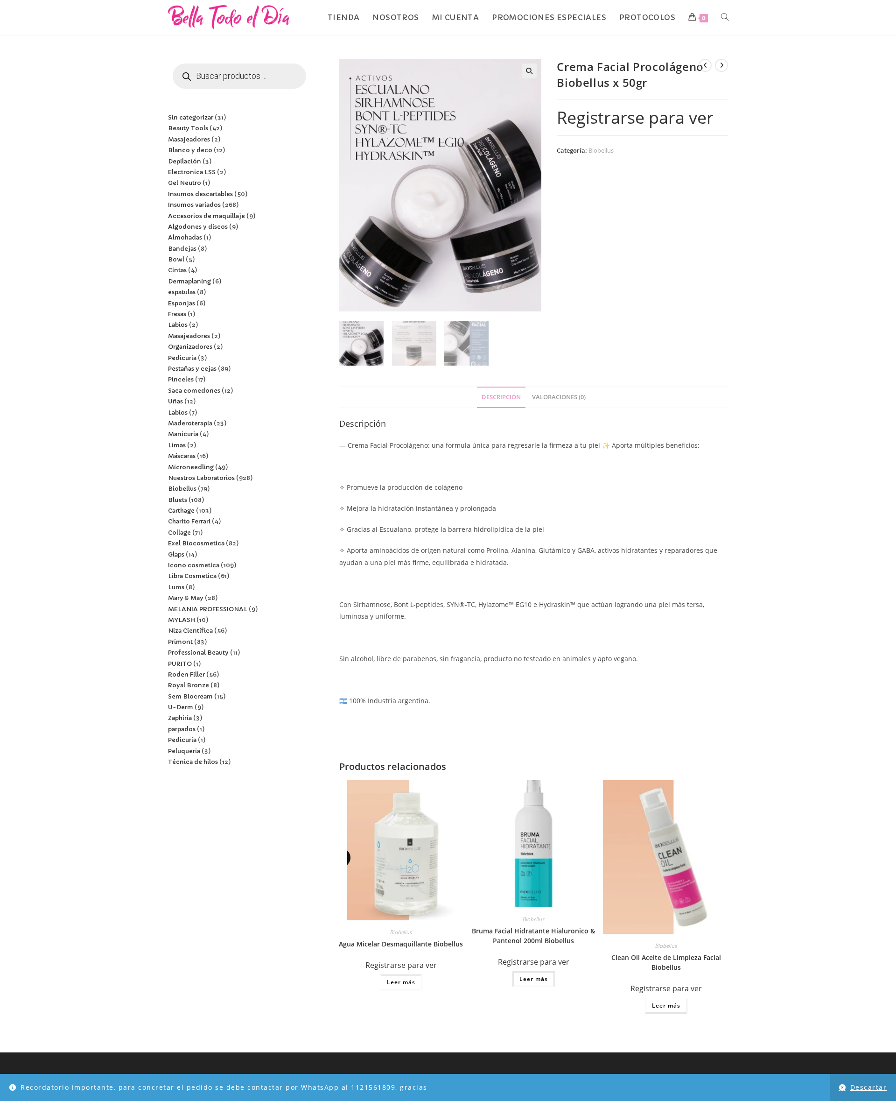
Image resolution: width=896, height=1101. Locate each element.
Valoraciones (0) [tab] (559, 397)
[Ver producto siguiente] (721, 65)
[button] (529, 71)
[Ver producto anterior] (705, 65)
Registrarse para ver (635, 117)
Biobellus (601, 150)
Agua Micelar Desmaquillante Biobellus (401, 943)
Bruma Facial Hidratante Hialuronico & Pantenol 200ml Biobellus (533, 935)
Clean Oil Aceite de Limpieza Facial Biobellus (666, 962)
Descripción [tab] (501, 397)
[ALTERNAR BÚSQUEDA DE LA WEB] (724, 17)
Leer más (401, 982)
